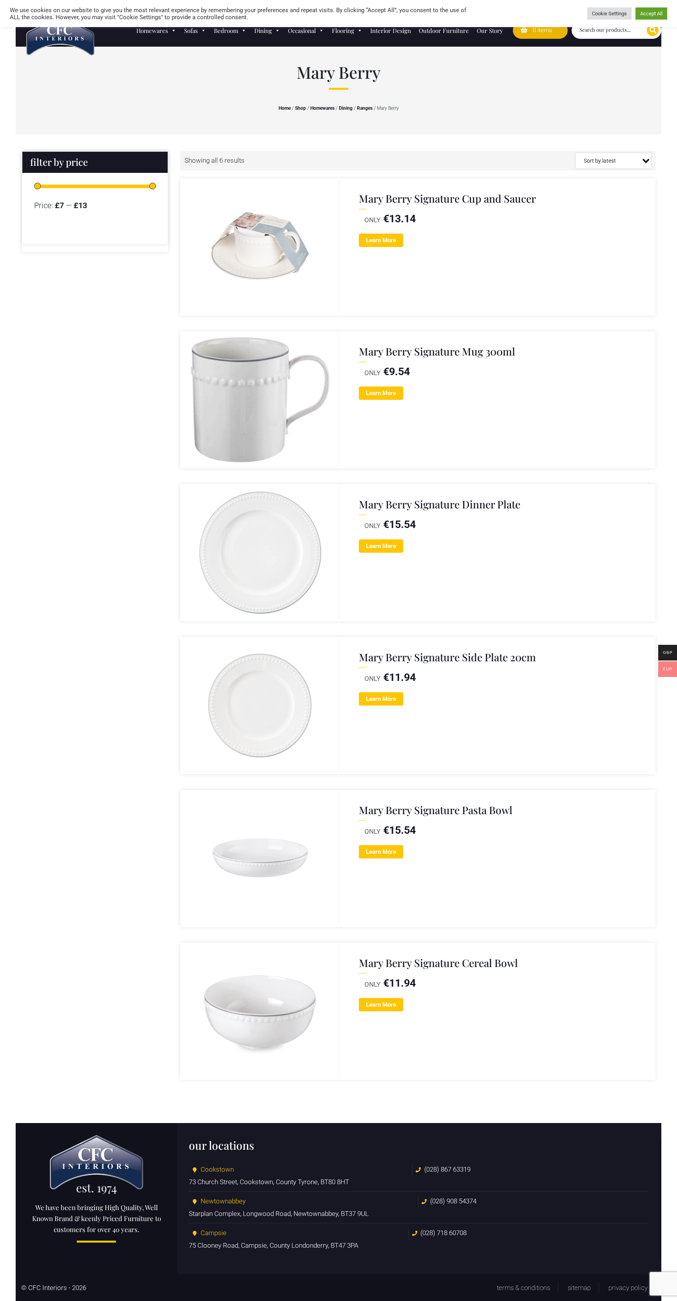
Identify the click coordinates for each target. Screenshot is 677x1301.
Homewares (152, 30)
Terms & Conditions (523, 1288)
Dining (263, 30)
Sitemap (579, 1288)
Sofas (191, 30)
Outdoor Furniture (444, 30)
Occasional (302, 30)
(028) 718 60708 (443, 1233)
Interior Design (390, 30)
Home (285, 108)
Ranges (365, 108)
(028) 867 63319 (447, 1169)
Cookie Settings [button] (609, 13)
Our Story (490, 30)
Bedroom (226, 30)
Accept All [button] (651, 13)
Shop (300, 108)
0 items (541, 30)
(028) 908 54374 (453, 1201)
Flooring (343, 30)
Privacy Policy (628, 1288)
